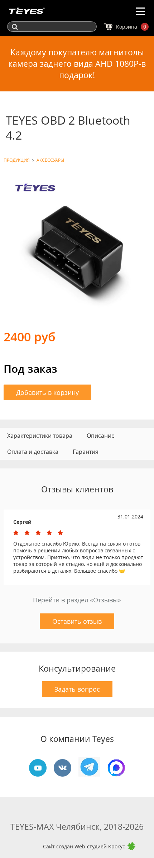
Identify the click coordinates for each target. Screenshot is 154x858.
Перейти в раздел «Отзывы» (77, 600)
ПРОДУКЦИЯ (17, 160)
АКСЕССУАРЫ (50, 160)
